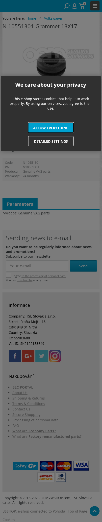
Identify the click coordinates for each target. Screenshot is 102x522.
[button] (51, 128)
